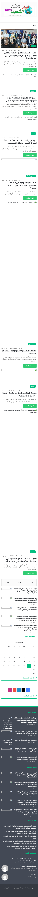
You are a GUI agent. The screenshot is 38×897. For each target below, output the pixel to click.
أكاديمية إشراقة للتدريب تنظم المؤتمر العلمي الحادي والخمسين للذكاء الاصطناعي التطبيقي (25, 627)
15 (9, 657)
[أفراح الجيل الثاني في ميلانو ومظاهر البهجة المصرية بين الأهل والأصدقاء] (6, 734)
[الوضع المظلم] (31, 20)
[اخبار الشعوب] (19, 9)
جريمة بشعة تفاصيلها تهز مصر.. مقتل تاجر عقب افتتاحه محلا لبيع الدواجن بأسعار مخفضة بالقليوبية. (26, 720)
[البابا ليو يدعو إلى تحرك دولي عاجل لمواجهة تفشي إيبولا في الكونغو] (6, 610)
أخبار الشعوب (5, 888)
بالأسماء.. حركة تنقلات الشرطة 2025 (26, 740)
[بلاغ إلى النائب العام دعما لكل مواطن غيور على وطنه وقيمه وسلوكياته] (6, 751)
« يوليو (35, 673)
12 (24, 657)
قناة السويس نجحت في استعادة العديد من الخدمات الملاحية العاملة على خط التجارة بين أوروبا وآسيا (26, 618)
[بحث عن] (34, 20)
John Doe (33, 875)
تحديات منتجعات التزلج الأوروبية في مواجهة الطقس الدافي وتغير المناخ (21, 560)
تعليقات (7, 582)
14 (14, 657)
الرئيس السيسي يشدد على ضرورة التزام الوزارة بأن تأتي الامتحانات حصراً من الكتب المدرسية (25, 591)
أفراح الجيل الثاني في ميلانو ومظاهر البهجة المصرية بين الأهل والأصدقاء (26, 732)
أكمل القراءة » (30, 70)
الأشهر (19, 582)
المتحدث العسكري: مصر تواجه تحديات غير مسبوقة (19, 352)
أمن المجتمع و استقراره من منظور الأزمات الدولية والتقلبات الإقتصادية (26, 758)
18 (29, 661)
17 (34, 661)
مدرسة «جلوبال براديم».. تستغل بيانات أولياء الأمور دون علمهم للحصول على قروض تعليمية (26, 600)
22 (9, 661)
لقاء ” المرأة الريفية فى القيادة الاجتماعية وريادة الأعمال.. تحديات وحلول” (22, 185)
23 (4, 661)
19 (24, 661)
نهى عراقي (4, 137)
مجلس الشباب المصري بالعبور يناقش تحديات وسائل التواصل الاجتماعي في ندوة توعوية (20, 55)
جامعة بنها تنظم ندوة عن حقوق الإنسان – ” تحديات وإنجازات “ (19, 394)
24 (34, 665)
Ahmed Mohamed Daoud (28, 866)
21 (14, 661)
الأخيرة (31, 582)
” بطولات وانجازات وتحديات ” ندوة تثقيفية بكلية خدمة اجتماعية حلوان (21, 99)
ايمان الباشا (4, 50)
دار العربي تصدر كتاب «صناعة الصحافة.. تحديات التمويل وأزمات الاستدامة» (20, 142)
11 (29, 657)
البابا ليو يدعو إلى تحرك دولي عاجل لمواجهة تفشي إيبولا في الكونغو (27, 608)
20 (19, 661)
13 (19, 657)
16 (4, 657)
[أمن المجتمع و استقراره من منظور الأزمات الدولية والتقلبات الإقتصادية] (6, 759)
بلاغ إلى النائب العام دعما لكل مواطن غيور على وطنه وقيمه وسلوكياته (26, 749)
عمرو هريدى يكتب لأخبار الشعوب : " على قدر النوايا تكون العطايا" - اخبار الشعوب (24, 859)
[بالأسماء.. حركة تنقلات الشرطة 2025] (6, 742)
